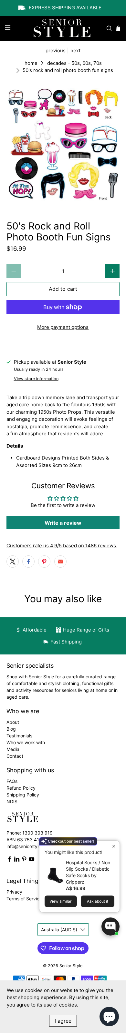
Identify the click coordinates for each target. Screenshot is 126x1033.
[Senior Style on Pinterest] (24, 860)
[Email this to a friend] (60, 561)
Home (31, 63)
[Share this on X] (12, 561)
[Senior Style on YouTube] (32, 860)
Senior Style (70, 965)
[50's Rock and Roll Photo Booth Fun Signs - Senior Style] (63, 144)
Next (75, 50)
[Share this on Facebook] (28, 561)
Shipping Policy (22, 794)
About (12, 722)
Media (12, 749)
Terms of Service (24, 898)
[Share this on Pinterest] (44, 561)
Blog (11, 729)
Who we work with (25, 742)
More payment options (63, 327)
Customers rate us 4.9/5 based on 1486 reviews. (61, 545)
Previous (56, 50)
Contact (14, 756)
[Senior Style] (63, 28)
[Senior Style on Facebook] (9, 860)
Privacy (14, 892)
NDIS (11, 801)
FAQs (11, 781)
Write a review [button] (63, 523)
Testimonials (19, 735)
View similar (60, 901)
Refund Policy (21, 788)
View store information (36, 378)
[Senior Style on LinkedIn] (17, 860)
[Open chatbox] (110, 926)
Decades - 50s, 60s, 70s (74, 63)
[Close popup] (114, 846)
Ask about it (97, 901)
